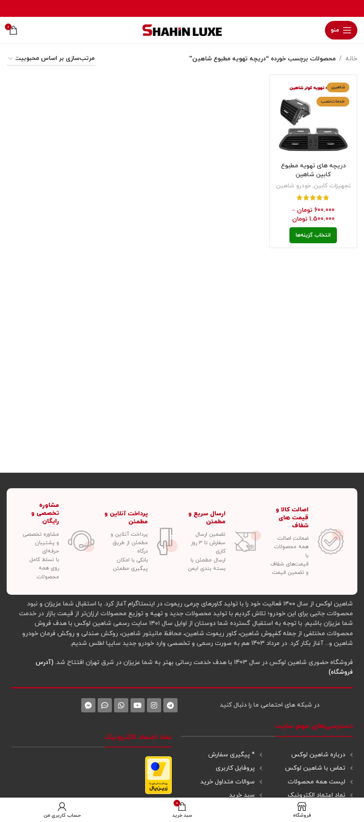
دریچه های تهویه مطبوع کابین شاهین (313, 170)
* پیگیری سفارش (231, 755)
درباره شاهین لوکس (318, 755)
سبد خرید (242, 795)
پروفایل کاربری (235, 768)
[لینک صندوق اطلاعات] (307, 541)
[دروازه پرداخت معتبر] (158, 775)
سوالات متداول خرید (227, 782)
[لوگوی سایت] (182, 29)
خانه (351, 59)
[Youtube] (138, 705)
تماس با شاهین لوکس (315, 768)
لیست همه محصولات (316, 782)
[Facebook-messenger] (88, 705)
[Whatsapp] (121, 705)
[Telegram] (170, 705)
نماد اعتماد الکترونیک (316, 795)
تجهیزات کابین (332, 186)
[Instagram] (154, 705)
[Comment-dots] (105, 705)
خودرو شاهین (293, 186)
